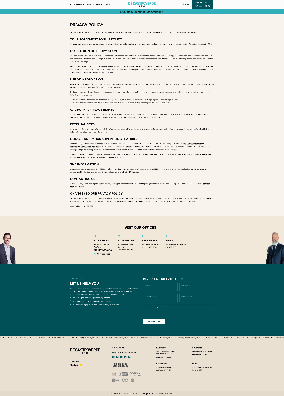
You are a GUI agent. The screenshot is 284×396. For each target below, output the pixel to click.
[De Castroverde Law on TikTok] (129, 356)
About (89, 4)
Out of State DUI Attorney (13, 337)
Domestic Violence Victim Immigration (152, 337)
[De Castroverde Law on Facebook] (113, 356)
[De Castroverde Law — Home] (142, 4)
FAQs (90, 294)
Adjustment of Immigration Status (116, 337)
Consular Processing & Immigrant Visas (79, 337)
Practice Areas (76, 4)
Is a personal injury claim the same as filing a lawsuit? (95, 305)
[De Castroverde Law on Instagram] (125, 356)
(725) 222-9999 (103, 254)
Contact (108, 4)
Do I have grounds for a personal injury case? (91, 298)
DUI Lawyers (235, 337)
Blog (98, 4)
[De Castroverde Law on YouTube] (117, 356)
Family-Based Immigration (185, 337)
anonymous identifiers (91, 146)
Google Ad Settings (152, 154)
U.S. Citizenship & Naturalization (43, 337)
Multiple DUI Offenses (255, 337)
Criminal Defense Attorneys (213, 337)
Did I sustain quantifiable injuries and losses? (91, 301)
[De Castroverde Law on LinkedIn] (121, 356)
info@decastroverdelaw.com (125, 352)
